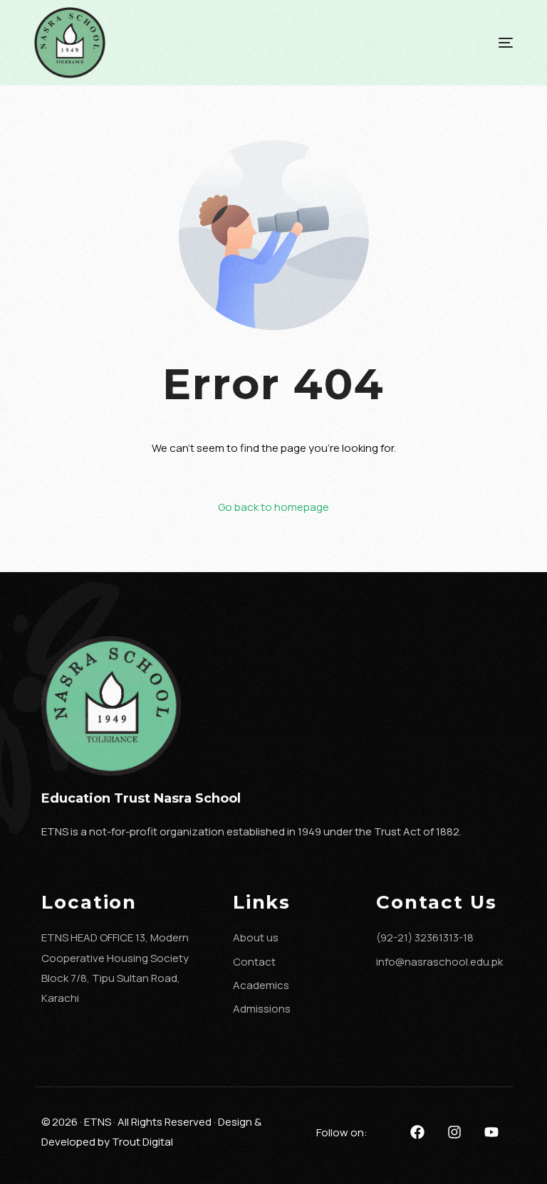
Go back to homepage (273, 507)
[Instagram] (454, 1132)
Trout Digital (142, 1141)
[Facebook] (417, 1132)
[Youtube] (491, 1132)
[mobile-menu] (477, 42)
